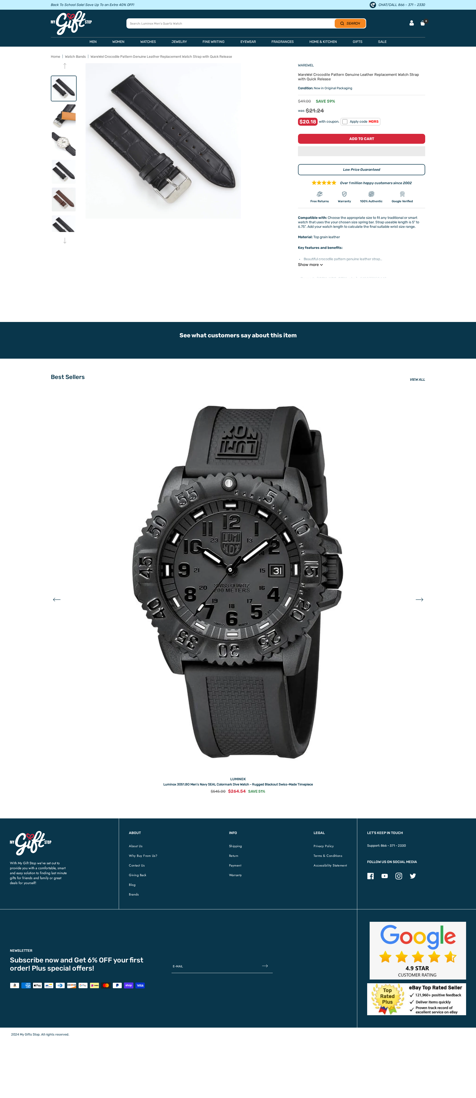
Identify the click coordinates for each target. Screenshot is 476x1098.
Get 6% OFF (93, 960)
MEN (93, 42)
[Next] (65, 241)
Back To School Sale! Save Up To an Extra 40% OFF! (92, 5)
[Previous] (65, 66)
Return (233, 855)
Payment (235, 865)
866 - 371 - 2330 (393, 845)
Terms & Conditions (328, 855)
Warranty (235, 875)
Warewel (306, 65)
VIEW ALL (417, 379)
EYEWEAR (248, 42)
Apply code (364, 121)
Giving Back (138, 875)
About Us (135, 846)
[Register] (265, 966)
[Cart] (422, 23)
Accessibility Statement (330, 865)
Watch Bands (75, 57)
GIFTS (357, 42)
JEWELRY (179, 42)
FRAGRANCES (282, 42)
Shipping (235, 846)
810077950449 (373, 278)
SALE (382, 42)
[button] (361, 151)
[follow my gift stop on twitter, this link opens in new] (413, 878)
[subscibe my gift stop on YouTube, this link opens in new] (384, 878)
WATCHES (148, 42)
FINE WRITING (214, 42)
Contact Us (137, 865)
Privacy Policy (324, 846)
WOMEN (118, 42)
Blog (132, 884)
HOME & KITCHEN (323, 42)
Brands (134, 894)
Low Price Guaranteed (361, 170)
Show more (308, 264)
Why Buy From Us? (143, 855)
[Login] (411, 23)
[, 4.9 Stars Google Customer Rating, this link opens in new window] (418, 951)
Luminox (238, 779)
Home (55, 57)
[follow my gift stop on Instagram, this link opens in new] (398, 878)
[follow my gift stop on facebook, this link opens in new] (370, 878)
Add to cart (361, 139)
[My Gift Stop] (30, 833)
